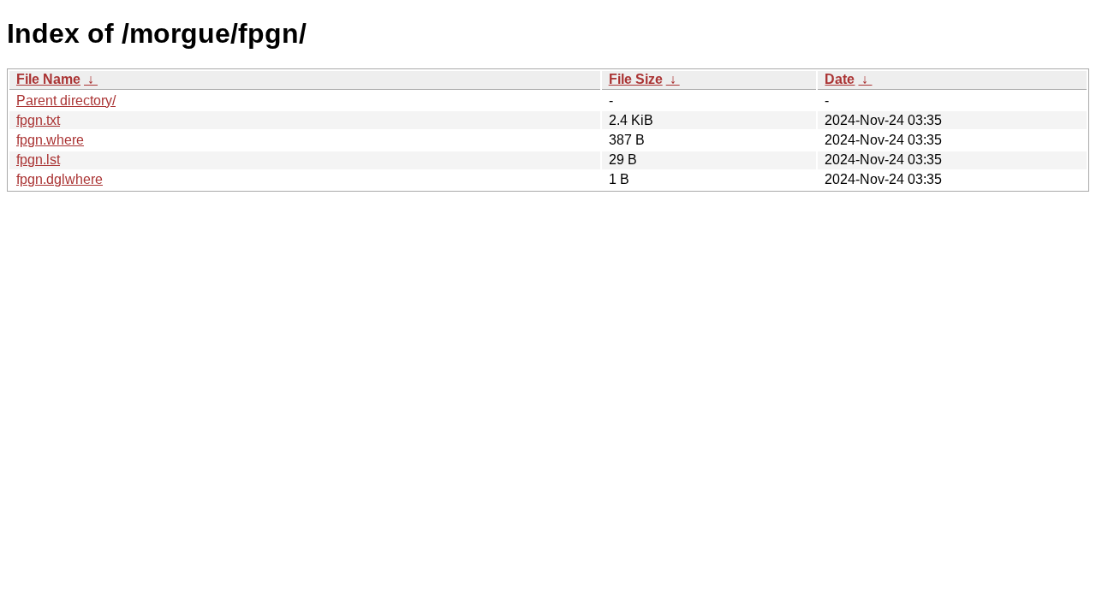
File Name (48, 79)
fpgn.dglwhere (59, 179)
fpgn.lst (38, 159)
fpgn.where (50, 140)
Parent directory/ (66, 100)
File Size (636, 79)
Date (840, 79)
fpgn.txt (38, 120)
